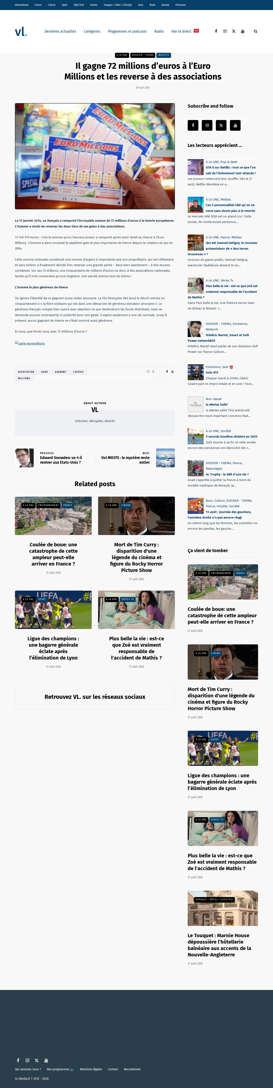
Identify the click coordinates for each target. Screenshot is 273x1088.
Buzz (209, 501)
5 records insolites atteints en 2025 (231, 436)
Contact (113, 1069)
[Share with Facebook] (167, 372)
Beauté (165, 4)
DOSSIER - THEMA (143, 55)
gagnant (60, 372)
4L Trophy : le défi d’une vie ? (227, 474)
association (26, 372)
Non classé (213, 399)
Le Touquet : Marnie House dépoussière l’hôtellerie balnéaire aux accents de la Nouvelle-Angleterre (219, 945)
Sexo (140, 4)
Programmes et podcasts (127, 31)
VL (94, 410)
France (38, 4)
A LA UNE (122, 55)
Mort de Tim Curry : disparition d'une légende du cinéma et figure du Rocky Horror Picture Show (136, 557)
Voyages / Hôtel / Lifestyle (118, 4)
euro (44, 372)
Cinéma (126, 505)
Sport (64, 4)
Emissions (240, 324)
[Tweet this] (172, 372)
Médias (226, 199)
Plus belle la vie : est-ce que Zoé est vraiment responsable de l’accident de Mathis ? (223, 291)
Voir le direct (184, 31)
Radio (159, 31)
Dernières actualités (60, 31)
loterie (78, 372)
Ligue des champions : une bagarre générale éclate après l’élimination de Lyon (222, 782)
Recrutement (132, 1069)
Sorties (93, 4)
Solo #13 (212, 372)
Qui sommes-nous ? (28, 1069)
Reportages (214, 469)
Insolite (163, 55)
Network (212, 329)
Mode (152, 4)
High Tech (79, 4)
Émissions (181, 4)
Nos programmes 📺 (60, 1069)
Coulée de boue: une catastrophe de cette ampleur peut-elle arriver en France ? (53, 554)
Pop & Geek (229, 162)
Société (226, 431)
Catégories (92, 31)
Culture (51, 4)
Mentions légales (91, 1069)
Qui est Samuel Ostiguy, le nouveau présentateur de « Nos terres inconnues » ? (222, 248)
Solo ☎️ (227, 367)
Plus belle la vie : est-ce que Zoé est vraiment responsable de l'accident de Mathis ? (222, 862)
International (21, 4)
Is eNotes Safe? (217, 404)
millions (24, 378)
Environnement (48, 505)
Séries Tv (128, 599)
